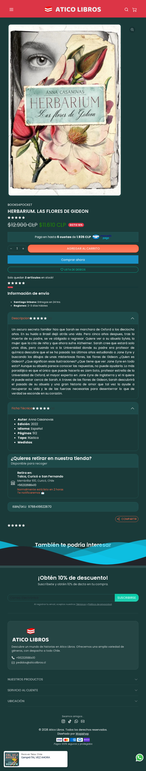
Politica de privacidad (100, 604)
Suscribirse (126, 597)
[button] (15, 9)
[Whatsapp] (76, 721)
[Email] (82, 721)
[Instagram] (63, 721)
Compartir (129, 519)
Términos (81, 604)
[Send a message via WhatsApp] (139, 757)
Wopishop (82, 734)
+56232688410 (26, 485)
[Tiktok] (70, 721)
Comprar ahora (73, 260)
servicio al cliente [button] (23, 690)
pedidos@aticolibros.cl (31, 662)
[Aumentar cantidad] (23, 248)
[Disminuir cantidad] (11, 248)
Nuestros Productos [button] (25, 679)
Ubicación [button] (16, 701)
